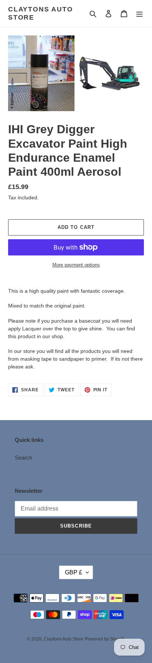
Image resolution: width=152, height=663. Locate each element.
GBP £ (73, 572)
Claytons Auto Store (40, 13)
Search (23, 457)
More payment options (76, 265)
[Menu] (139, 13)
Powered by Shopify (105, 639)
